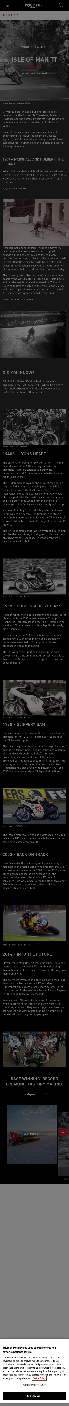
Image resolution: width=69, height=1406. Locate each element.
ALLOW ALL (34, 1396)
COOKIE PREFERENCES (34, 1385)
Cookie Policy (39, 1378)
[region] (34, 1371)
